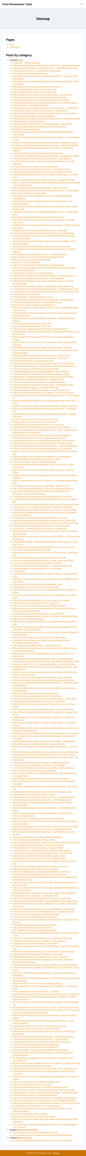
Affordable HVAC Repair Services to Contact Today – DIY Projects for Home (42, 792)
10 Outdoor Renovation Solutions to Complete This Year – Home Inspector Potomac (46, 1007)
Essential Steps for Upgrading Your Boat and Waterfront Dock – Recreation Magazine (46, 118)
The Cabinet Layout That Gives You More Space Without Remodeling (40, 97)
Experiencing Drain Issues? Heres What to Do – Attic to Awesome (38, 278)
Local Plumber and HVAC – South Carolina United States (35, 92)
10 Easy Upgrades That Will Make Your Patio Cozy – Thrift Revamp (39, 765)
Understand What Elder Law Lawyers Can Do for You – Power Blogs (39, 701)
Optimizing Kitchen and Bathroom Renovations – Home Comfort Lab (39, 126)
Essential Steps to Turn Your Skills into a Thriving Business (36, 587)
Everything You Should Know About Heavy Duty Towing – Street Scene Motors (43, 560)
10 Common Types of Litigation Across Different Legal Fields (36, 914)
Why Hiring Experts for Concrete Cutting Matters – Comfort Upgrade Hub (42, 435)
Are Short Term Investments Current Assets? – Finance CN (36, 419)
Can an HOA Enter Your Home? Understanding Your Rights (36, 1132)
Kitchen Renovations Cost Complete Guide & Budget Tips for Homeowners (42, 456)
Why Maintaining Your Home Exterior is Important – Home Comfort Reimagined (44, 893)
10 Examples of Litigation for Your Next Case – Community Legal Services (41, 1042)
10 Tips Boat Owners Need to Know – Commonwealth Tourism (37, 302)
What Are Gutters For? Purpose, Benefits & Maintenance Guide (37, 584)
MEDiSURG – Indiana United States (26, 129)
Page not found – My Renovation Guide (28, 619)
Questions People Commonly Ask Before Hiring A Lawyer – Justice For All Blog (43, 363)
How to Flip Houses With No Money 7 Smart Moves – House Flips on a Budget (43, 392)
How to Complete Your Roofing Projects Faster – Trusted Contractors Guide (42, 565)
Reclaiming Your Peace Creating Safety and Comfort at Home (36, 86)
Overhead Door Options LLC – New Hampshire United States (36, 71)
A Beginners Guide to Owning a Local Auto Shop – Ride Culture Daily (39, 557)
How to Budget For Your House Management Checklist (34, 930)
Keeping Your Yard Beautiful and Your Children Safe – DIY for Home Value (42, 898)
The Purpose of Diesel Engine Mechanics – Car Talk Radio (35, 943)
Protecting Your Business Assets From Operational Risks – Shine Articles (41, 100)
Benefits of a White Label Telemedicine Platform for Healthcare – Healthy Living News (46, 1063)
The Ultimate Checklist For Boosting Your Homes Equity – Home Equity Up (42, 158)
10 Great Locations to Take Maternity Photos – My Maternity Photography (42, 850)
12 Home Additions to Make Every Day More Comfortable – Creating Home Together (46, 156)
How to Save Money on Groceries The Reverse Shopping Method (38, 257)
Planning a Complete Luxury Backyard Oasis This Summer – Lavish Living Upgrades (45, 145)
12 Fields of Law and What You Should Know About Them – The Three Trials (42, 853)
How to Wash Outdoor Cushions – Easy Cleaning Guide (34, 462)
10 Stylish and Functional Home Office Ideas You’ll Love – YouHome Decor (41, 355)
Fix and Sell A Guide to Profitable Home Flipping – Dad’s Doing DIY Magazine (42, 938)
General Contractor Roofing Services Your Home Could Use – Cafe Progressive (43, 951)
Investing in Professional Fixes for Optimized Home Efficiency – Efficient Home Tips (45, 142)
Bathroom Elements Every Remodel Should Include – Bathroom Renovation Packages (46, 842)
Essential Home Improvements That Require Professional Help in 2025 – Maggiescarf (46, 994)
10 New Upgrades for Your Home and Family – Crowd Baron (36, 991)
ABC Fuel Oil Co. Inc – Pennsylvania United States (32, 259)
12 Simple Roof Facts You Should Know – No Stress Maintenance (38, 845)
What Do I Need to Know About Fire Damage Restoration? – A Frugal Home (42, 448)
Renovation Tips (25, 1138)
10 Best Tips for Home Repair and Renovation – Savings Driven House (40, 866)
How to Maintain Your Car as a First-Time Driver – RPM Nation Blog (39, 858)
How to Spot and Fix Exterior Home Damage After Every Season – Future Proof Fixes (46, 523)
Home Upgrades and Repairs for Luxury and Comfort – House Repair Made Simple (45, 68)
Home (11, 44)
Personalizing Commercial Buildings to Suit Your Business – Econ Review (41, 600)
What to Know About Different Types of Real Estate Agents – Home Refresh (42, 124)
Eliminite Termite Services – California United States (33, 361)
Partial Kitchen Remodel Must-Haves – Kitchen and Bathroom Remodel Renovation (45, 965)
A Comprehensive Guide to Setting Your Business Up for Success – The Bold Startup (46, 108)
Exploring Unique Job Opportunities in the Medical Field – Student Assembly (42, 677)
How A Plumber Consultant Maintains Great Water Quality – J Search (39, 855)
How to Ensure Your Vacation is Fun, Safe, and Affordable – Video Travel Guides (44, 1090)
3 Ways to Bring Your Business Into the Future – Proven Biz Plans (38, 613)
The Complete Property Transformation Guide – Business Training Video (41, 246)
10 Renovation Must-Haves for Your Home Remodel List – (35, 925)
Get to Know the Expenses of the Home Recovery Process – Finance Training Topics (45, 826)
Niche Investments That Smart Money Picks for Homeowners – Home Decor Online (45, 1092)
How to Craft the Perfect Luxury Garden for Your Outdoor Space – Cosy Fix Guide (44, 699)
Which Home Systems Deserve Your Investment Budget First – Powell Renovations (45, 102)
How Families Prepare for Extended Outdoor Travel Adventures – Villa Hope (42, 347)
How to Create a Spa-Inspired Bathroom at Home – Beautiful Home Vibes (41, 169)
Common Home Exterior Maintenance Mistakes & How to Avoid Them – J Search (44, 754)
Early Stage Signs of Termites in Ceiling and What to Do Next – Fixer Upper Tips (44, 440)
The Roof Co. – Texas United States (26, 63)
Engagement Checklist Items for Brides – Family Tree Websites (37, 837)
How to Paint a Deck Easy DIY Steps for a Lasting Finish (34, 770)
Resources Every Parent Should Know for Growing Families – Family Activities (43, 94)
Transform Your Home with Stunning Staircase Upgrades (35, 917)
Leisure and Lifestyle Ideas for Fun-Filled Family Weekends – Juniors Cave (41, 871)
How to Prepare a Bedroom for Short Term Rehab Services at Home (39, 1026)
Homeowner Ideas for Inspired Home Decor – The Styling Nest (37, 568)
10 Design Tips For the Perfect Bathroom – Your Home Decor (37, 1106)
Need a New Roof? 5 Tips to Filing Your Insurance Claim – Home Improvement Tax (45, 1068)
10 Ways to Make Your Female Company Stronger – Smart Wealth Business (42, 800)
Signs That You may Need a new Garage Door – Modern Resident (38, 379)
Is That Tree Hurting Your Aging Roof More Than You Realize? (37, 563)
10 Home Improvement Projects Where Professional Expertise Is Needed (41, 374)
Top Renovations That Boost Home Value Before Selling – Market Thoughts (43, 443)
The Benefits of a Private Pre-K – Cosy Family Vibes (33, 273)
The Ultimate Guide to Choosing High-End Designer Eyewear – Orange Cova (42, 496)
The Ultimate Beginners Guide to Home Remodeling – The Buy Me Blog (41, 371)
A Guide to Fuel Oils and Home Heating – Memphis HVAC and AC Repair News (43, 286)
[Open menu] (81, 4)
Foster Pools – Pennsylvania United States (29, 193)
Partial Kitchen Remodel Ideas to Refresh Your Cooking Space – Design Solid (42, 1140)
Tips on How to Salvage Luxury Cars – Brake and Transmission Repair (40, 1087)
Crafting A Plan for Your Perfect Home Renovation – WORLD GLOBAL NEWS (42, 507)
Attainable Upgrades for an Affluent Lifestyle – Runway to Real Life (39, 744)
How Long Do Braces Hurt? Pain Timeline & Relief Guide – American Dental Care (44, 664)
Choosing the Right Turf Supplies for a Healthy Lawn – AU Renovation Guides (43, 385)
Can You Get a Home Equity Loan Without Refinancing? (34, 1116)
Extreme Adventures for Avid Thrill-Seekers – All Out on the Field (38, 847)
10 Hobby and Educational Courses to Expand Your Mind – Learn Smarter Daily (43, 233)
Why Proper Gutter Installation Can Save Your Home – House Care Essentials (43, 709)
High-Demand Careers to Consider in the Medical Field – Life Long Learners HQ (44, 547)
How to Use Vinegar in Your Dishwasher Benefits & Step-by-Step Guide (40, 1050)
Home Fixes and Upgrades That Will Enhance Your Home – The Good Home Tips (44, 275)
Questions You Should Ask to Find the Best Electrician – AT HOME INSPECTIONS (44, 1100)
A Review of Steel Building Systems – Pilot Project (32, 326)
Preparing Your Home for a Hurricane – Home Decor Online (36, 1028)
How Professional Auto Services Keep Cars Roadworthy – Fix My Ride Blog (41, 427)
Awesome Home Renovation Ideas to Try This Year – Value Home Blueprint (42, 829)
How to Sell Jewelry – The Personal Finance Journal (32, 297)
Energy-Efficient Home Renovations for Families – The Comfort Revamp (41, 778)
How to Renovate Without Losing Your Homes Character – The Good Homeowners (45, 446)
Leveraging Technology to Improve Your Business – (33, 1066)
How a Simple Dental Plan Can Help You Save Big (32, 927)
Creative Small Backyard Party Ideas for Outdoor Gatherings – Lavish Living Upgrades (46, 65)
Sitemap (56, 1153)
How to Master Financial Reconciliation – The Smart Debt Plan (37, 645)
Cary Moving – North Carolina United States (30, 73)
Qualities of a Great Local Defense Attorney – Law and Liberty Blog (39, 382)
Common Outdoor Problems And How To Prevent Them (35, 89)
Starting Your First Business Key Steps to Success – (33, 1084)
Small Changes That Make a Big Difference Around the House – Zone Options (43, 377)
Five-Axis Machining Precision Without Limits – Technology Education (40, 254)
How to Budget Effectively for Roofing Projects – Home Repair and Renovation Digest (46, 661)
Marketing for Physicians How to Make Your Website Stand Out (38, 983)
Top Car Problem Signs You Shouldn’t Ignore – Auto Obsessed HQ (38, 265)
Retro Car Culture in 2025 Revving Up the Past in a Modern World (38, 818)
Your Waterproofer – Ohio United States (28, 121)
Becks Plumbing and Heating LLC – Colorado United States (36, 387)
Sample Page (14, 47)
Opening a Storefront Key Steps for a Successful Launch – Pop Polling (40, 358)
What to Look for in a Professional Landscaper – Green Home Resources (41, 390)
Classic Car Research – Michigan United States (31, 105)
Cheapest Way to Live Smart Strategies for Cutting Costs (35, 422)
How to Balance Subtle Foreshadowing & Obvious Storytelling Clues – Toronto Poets (46, 733)
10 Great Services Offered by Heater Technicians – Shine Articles (38, 954)
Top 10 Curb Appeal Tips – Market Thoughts (30, 1114)
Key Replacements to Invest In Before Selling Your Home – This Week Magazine (44, 797)
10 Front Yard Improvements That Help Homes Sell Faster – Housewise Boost (43, 299)
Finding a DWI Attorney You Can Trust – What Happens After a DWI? (39, 438)
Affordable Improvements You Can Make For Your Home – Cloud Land (40, 957)
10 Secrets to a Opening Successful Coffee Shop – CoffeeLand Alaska (39, 874)
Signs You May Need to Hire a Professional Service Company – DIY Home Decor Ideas (46, 1103)
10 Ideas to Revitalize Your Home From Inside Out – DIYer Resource (39, 941)
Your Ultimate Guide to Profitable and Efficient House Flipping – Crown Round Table (45, 504)
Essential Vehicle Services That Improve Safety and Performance (38, 153)
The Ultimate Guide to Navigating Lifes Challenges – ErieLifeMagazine (40, 1039)
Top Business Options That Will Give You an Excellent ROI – (36, 1047)
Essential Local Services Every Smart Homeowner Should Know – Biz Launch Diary (45, 113)
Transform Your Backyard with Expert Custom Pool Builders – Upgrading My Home (45, 616)
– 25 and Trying (19, 571)
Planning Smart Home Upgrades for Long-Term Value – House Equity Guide (42, 172)
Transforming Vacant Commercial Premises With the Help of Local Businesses (43, 680)
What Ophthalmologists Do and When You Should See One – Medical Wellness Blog (45, 752)
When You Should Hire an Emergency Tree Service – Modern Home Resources (43, 488)
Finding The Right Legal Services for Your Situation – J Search (37, 459)
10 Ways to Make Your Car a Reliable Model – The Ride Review (37, 696)
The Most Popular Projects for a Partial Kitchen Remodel (35, 1095)
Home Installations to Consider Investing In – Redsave (34, 794)
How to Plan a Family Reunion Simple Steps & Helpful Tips (35, 693)
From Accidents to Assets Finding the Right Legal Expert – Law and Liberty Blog (44, 180)
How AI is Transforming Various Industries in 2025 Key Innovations (39, 605)
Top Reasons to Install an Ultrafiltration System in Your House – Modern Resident (45, 510)
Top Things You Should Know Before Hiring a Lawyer (34, 839)
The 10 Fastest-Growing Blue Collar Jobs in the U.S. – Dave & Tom (38, 424)
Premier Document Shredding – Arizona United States (34, 116)
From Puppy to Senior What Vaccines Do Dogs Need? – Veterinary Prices (41, 486)
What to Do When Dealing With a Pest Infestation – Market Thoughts (40, 188)
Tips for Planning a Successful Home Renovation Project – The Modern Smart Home (46, 289)
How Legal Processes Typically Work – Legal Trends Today (36, 369)
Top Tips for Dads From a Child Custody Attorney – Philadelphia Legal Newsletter (45, 1098)
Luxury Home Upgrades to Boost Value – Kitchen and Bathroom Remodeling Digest (45, 901)
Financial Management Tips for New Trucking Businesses (35, 869)
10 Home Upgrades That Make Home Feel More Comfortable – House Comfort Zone (46, 291)
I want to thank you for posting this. (27, 294)
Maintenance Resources (28, 1130)
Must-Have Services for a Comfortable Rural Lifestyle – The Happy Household (43, 911)
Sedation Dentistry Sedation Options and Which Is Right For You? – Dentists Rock (44, 520)
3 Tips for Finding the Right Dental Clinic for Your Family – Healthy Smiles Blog (43, 768)
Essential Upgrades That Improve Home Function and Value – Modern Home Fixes (45, 406)
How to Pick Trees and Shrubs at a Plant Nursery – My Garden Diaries (40, 329)
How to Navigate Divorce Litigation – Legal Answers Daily (35, 895)
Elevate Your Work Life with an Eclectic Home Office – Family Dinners (39, 637)
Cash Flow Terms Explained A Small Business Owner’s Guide (36, 1044)
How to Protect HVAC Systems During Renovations (32, 323)
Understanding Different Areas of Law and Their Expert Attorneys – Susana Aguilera (46, 190)
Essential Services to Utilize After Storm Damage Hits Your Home (38, 217)
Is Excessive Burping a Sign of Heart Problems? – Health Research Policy (41, 762)
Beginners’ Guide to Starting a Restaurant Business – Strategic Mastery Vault (43, 1036)
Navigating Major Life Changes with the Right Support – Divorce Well (40, 230)
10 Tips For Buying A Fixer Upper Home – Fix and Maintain (35, 166)
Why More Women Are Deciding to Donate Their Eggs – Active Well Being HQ (43, 659)
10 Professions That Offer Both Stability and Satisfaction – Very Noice (40, 518)
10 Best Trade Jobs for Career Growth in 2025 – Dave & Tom (36, 603)
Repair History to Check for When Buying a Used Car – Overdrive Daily (40, 110)
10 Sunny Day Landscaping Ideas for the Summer (32, 549)
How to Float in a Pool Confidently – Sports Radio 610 (33, 305)
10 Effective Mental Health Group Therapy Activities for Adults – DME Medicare (43, 741)
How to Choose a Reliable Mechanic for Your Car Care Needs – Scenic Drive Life (44, 909)
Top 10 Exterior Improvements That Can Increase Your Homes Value (40, 528)
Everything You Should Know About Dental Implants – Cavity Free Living (41, 526)
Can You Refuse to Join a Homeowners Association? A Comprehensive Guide (42, 1135)
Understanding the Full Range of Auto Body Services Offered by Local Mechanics (44, 366)
